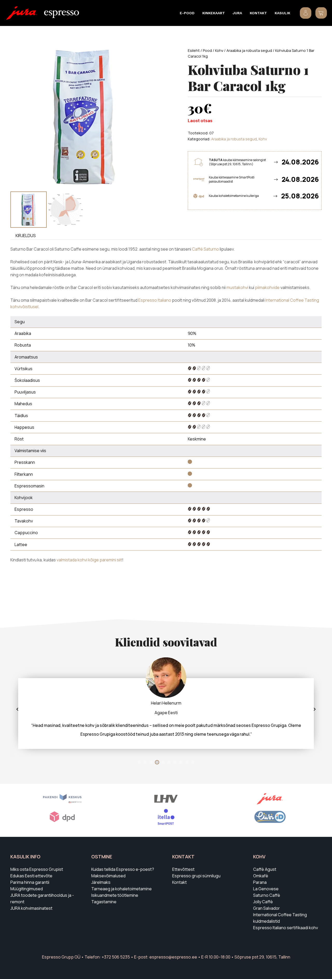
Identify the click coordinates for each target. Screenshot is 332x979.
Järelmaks (100, 882)
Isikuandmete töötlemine (114, 895)
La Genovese (266, 889)
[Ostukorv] (321, 13)
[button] (198, 13)
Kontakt (179, 882)
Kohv (219, 50)
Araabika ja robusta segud (249, 50)
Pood (207, 50)
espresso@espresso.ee (173, 957)
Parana (260, 882)
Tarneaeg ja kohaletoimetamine (121, 889)
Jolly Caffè (263, 902)
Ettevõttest (183, 869)
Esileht (194, 50)
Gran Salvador (266, 908)
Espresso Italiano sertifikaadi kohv (285, 927)
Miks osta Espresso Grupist (36, 869)
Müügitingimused (26, 889)
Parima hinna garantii (29, 882)
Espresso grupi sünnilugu (196, 876)
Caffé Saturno (205, 249)
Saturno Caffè (266, 895)
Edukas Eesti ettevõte (31, 876)
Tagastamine (103, 902)
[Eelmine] (17, 709)
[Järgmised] (314, 709)
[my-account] (306, 13)
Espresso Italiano (154, 300)
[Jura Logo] (21, 13)
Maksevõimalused (108, 876)
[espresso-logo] (61, 14)
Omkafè (260, 876)
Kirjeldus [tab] (26, 235)
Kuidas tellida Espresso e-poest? (122, 869)
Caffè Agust (264, 869)
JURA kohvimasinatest (31, 908)
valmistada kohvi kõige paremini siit (89, 560)
